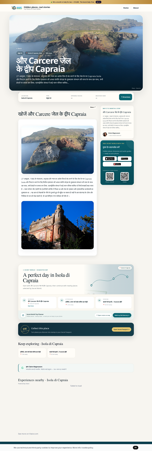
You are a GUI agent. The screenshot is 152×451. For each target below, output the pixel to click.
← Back (19, 49)
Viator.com (33, 434)
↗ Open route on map (103, 315)
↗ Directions (125, 97)
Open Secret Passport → (121, 329)
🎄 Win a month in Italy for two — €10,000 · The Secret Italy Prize (75, 2)
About (136, 8)
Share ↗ (92, 107)
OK (136, 447)
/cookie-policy (87, 447)
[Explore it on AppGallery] (117, 164)
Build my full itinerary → (122, 315)
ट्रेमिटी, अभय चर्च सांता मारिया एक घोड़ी (76, 302)
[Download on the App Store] (110, 158)
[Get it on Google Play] (125, 158)
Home (126, 8)
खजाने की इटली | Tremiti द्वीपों (112, 302)
